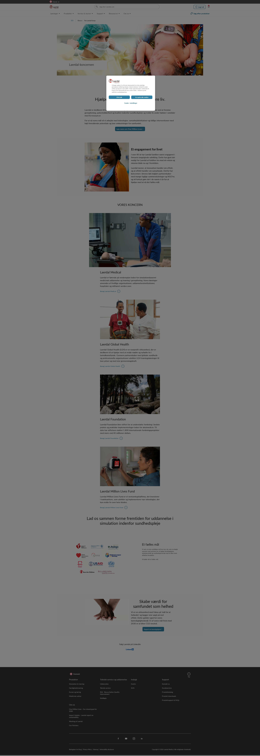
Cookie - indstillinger (130, 103)
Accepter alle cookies (141, 97)
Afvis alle (119, 97)
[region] (130, 93)
